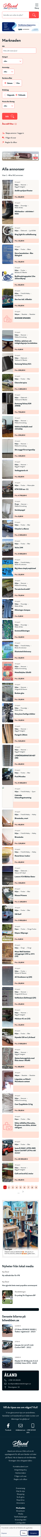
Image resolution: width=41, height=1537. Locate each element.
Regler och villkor (20, 1479)
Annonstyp (5, 67)
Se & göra (20, 1496)
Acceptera (33, 1533)
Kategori (5, 57)
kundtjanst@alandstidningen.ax (19, 1383)
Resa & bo (20, 1499)
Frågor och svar (20, 1476)
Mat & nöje (20, 1491)
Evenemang (20, 1488)
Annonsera (20, 1502)
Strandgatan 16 (14, 1387)
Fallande (21, 95)
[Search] (34, 15)
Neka (23, 1533)
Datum (10, 83)
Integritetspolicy (20, 1469)
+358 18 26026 (14, 1380)
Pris (18, 83)
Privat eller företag (8, 101)
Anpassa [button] (4, 1533)
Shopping (20, 1494)
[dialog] (20, 1531)
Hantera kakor (20, 1472)
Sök (3, 46)
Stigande (10, 95)
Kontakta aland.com (20, 1466)
